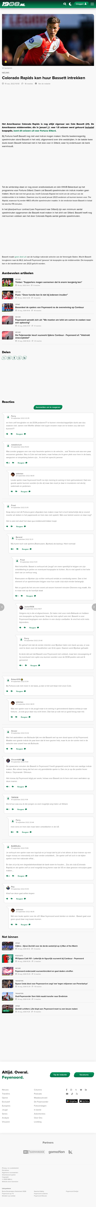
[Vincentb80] (8, 761)
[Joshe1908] (21, 608)
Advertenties (39, 1113)
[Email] (9, 358)
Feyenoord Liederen (41, 1193)
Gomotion (15, 1181)
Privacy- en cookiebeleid (10, 1168)
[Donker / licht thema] (70, 4)
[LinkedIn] (24, 358)
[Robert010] (8, 680)
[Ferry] (8, 417)
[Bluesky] (82, 1090)
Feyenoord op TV (8, 1193)
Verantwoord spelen (9, 1175)
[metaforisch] (8, 446)
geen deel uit (20, 256)
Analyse (5, 1117)
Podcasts (38, 1093)
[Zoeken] (65, 4)
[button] (51, 417)
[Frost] (8, 506)
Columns (38, 1089)
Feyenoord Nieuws (40, 1196)
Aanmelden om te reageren (48, 407)
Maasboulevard (40, 1097)
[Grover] (8, 732)
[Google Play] (72, 1101)
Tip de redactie (60, 1074)
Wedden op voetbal (8, 1196)
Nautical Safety (39, 1191)
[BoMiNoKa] (8, 847)
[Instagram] (72, 1090)
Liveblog (38, 1121)
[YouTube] (68, 1094)
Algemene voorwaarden (10, 1172)
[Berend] (13, 538)
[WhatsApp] (19, 358)
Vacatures (84, 1074)
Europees (6, 1105)
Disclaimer (5, 1170)
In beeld (37, 1109)
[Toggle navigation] (92, 4)
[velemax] (13, 475)
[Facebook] (14, 358)
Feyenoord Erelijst (72, 1191)
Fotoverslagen (40, 1105)
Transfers (6, 1093)
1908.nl (13, 4)
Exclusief (6, 1101)
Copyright (5, 1177)
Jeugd (5, 1109)
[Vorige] (2, 607)
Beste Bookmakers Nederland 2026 (14, 1191)
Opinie (5, 1097)
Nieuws (5, 1089)
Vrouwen (6, 1121)
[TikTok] (73, 1094)
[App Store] (84, 1101)
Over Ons (38, 1117)
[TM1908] (8, 798)
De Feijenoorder (41, 1101)
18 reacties (28, 83)
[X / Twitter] (4, 358)
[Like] (7, 434)
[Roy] (8, 888)
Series (4, 1113)
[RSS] (78, 1094)
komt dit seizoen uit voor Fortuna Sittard (35, 130)
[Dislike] (12, 434)
